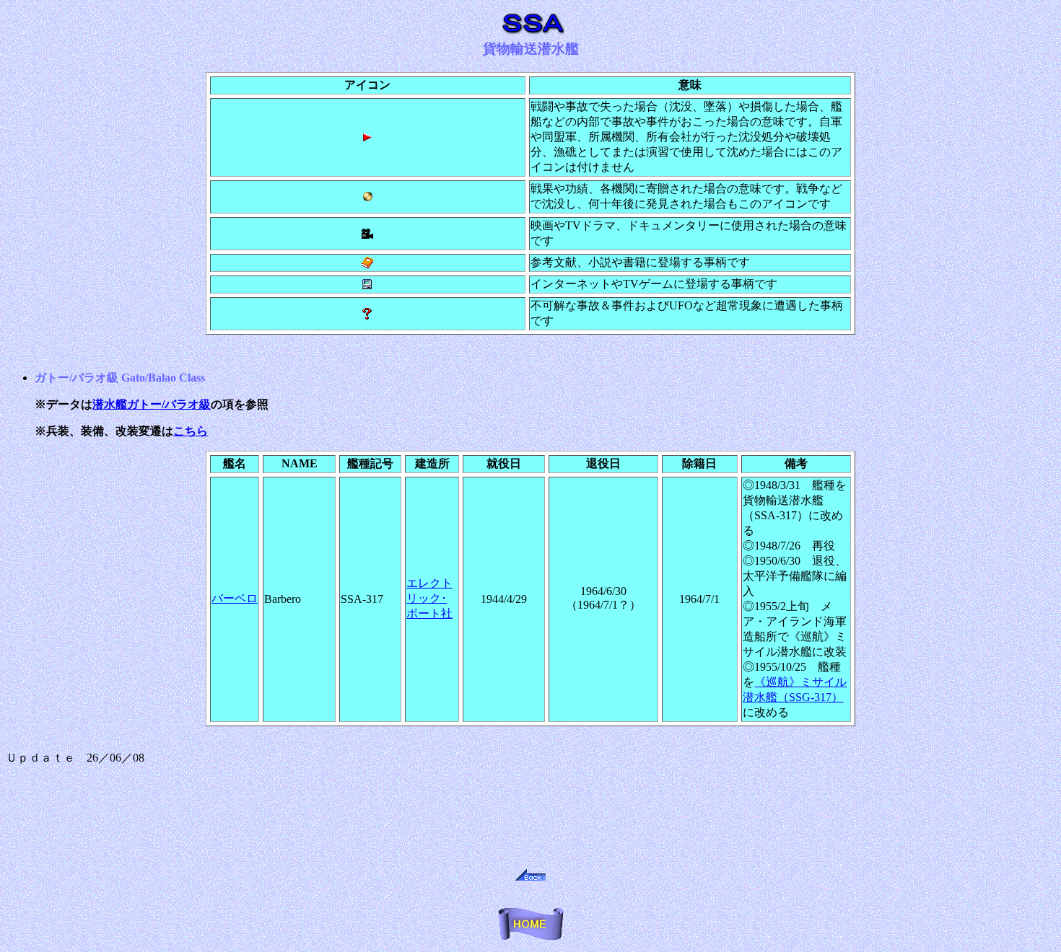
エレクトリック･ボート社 (429, 598)
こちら (190, 431)
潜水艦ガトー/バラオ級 (151, 404)
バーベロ (234, 598)
